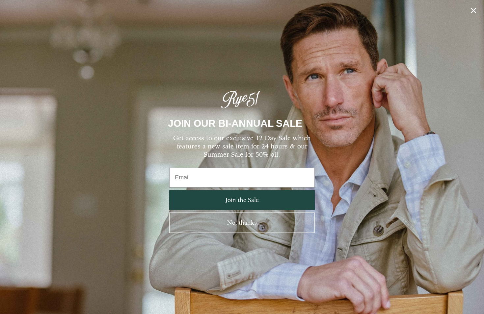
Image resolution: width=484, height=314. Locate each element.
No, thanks (242, 222)
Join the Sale (242, 200)
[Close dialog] (473, 10)
